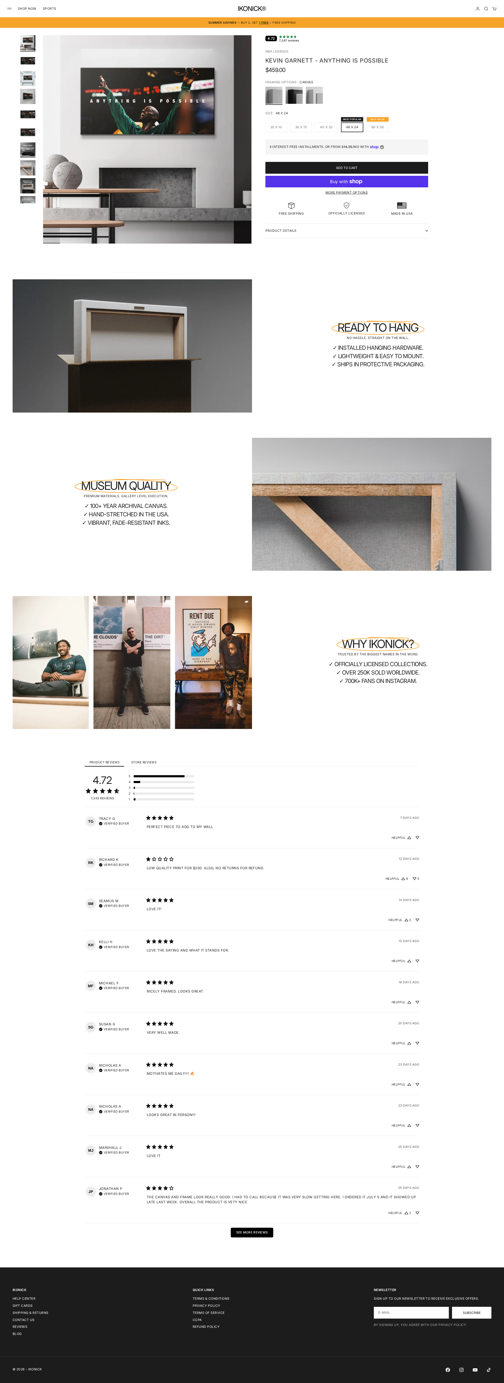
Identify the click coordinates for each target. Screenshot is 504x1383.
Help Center (24, 1298)
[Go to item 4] (27, 96)
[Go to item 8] (27, 168)
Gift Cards (23, 1306)
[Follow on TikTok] (488, 1369)
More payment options (347, 192)
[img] (114, 823)
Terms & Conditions (211, 1298)
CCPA (197, 1320)
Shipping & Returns (31, 1313)
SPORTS (49, 9)
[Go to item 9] (27, 185)
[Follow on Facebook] (447, 1369)
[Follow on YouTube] (475, 1369)
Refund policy (206, 1327)
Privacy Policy (206, 1306)
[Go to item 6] (27, 132)
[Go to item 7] (27, 150)
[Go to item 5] (27, 114)
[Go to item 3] (27, 78)
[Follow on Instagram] (461, 1369)
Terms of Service (209, 1313)
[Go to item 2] (27, 60)
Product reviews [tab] (104, 762)
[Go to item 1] (27, 42)
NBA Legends (277, 51)
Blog (17, 1334)
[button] (161, 776)
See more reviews (252, 1232)
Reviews (20, 1327)
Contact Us (24, 1320)
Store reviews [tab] (143, 762)
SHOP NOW (27, 9)
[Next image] (245, 146)
